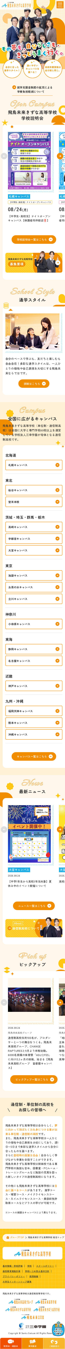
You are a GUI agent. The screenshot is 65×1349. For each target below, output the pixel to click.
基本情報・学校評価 (13, 1266)
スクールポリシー (45, 1266)
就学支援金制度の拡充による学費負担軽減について (35, 89)
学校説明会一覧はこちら (32, 239)
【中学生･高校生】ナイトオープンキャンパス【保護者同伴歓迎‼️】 (29, 218)
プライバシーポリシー (14, 1276)
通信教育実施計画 (11, 1271)
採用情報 (33, 1276)
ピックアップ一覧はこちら (31, 1079)
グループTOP (17, 1237)
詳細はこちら (32, 384)
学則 (29, 1266)
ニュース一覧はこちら (32, 906)
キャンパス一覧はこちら (32, 756)
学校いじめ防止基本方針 (37, 1271)
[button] (60, 156)
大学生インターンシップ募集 (17, 1281)
